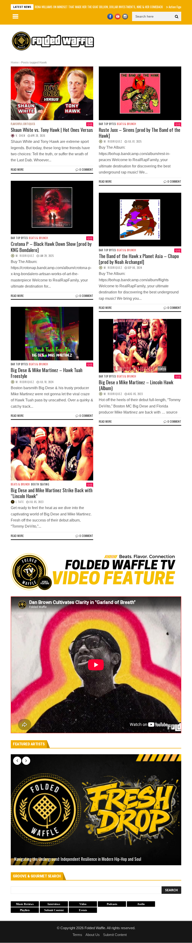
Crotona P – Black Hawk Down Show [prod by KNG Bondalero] (51, 246)
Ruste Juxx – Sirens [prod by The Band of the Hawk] (139, 132)
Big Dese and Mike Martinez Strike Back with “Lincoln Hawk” (51, 492)
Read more (17, 169)
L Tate (20, 502)
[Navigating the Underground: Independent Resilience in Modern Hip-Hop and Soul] (96, 809)
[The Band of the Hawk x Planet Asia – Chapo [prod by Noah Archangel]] (140, 219)
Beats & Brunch (126, 124)
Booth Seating (40, 484)
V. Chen (20, 135)
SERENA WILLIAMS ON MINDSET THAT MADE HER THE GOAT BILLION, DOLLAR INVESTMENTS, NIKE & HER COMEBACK (73, 6)
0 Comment (86, 169)
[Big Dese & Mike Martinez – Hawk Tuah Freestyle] (52, 333)
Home (15, 62)
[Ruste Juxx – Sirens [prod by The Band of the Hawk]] (140, 93)
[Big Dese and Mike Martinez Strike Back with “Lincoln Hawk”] (52, 454)
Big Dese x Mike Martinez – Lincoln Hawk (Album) (136, 385)
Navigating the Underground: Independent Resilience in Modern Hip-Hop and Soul (77, 859)
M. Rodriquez (113, 141)
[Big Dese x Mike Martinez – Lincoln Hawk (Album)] (140, 346)
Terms (77, 935)
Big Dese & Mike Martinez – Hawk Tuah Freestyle (46, 372)
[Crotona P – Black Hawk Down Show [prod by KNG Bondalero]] (52, 207)
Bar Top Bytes (107, 124)
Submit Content (115, 935)
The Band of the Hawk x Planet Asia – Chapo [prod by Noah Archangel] (139, 258)
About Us (92, 935)
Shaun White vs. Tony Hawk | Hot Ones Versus (52, 129)
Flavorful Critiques (23, 124)
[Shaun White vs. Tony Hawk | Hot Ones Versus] (52, 93)
